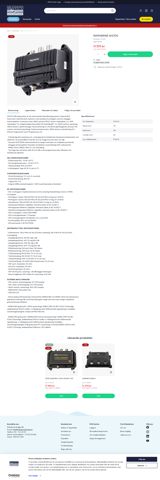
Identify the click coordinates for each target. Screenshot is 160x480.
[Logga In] (141, 11)
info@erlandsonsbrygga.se (23, 430)
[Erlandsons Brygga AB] (15, 10)
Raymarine (97, 42)
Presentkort (65, 435)
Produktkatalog (67, 446)
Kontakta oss (66, 431)
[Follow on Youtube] (148, 440)
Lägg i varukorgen (130, 54)
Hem (8, 31)
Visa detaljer (33, 476)
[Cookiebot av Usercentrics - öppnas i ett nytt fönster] (14, 475)
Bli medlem (146, 19)
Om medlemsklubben (98, 435)
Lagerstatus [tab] (30, 110)
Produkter (13, 19)
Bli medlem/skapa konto (99, 431)
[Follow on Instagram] (148, 432)
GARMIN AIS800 (89, 378)
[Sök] (112, 10)
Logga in (93, 428)
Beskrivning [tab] (13, 110)
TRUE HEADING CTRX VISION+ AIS (59, 378)
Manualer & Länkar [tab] (50, 110)
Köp (61, 396)
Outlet (37, 19)
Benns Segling (125, 431)
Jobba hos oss (125, 435)
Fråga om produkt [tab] (72, 110)
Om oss (123, 428)
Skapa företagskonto (97, 438)
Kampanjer (27, 19)
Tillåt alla (141, 459)
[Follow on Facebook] (148, 427)
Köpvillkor (64, 438)
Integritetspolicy (67, 442)
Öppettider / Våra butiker (125, 19)
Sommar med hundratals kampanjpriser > (80, 25)
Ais (22, 31)
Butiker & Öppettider (69, 428)
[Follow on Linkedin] (148, 436)
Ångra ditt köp (66, 449)
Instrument (15, 31)
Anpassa (140, 465)
